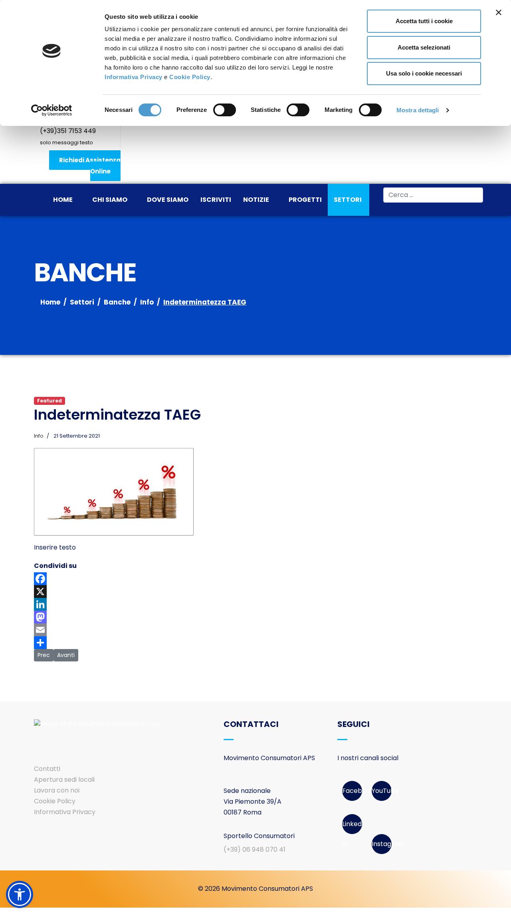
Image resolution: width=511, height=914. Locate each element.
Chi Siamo (109, 199)
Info (39, 436)
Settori (348, 199)
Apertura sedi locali (64, 779)
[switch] (224, 110)
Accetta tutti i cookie (424, 21)
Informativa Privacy (133, 77)
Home (63, 199)
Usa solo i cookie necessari (424, 73)
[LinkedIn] (255, 604)
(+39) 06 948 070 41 (254, 849)
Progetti (305, 199)
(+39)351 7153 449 (68, 130)
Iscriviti (215, 199)
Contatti (47, 768)
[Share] (255, 642)
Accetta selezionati (424, 47)
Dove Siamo (167, 199)
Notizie (256, 199)
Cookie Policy (189, 77)
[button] (19, 894)
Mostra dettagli (417, 110)
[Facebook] (255, 578)
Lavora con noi (56, 790)
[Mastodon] (255, 617)
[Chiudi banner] (498, 12)
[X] (255, 591)
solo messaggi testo (66, 142)
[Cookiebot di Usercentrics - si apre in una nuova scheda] (52, 110)
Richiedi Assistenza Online (90, 165)
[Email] (255, 629)
